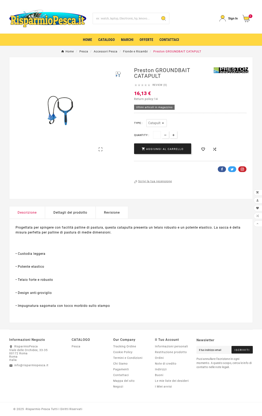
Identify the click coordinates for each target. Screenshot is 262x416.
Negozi (118, 386)
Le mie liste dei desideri (172, 380)
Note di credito (165, 363)
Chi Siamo (120, 363)
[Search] (163, 18)
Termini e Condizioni (127, 357)
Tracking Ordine (124, 346)
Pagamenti (121, 369)
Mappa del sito (124, 380)
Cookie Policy (123, 352)
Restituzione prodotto (171, 352)
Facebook (222, 169)
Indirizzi (161, 369)
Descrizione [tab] (27, 212)
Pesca (76, 346)
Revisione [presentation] (112, 212)
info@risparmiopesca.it (31, 365)
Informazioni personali (171, 346)
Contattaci (121, 375)
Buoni (159, 375)
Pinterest (242, 169)
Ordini (159, 357)
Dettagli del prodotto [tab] (70, 212)
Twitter (232, 169)
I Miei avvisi (163, 386)
